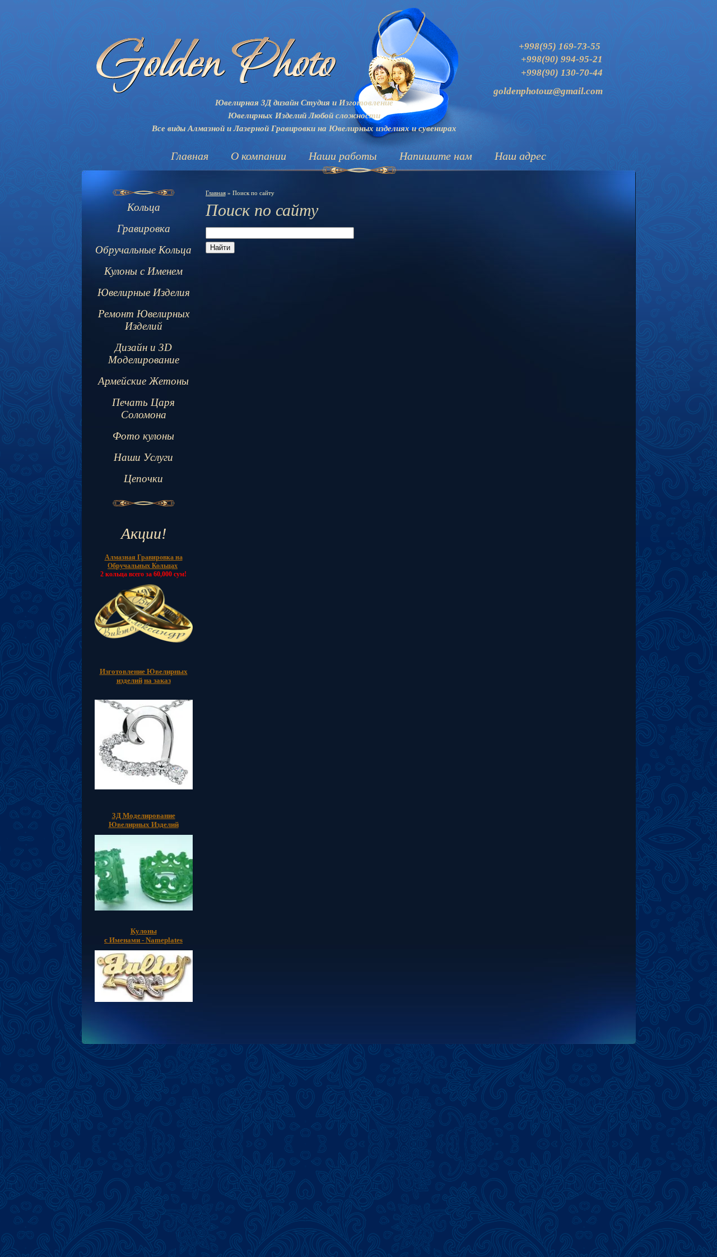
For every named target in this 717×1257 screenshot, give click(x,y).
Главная (189, 156)
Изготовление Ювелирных (144, 671)
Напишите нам (435, 156)
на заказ (157, 680)
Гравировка (143, 228)
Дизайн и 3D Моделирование (143, 353)
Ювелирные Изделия (143, 292)
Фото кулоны (143, 436)
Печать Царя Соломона (143, 408)
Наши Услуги (143, 457)
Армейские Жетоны (143, 381)
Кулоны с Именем (143, 271)
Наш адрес (520, 156)
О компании (258, 156)
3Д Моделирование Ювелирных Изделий (144, 820)
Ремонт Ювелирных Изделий (143, 320)
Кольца (143, 207)
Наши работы (343, 156)
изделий (129, 680)
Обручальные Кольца (143, 250)
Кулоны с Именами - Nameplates (143, 935)
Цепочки (143, 478)
